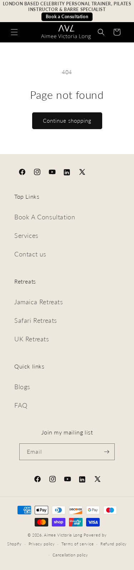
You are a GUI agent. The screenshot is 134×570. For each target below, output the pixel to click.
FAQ (21, 405)
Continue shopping (67, 120)
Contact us (30, 254)
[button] (14, 32)
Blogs (22, 387)
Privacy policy (42, 543)
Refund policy (113, 543)
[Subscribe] (106, 451)
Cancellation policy (70, 555)
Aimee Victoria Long (63, 535)
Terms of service (77, 543)
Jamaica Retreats (38, 302)
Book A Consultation (44, 217)
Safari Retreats (35, 320)
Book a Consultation (67, 16)
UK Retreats (31, 339)
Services (26, 235)
